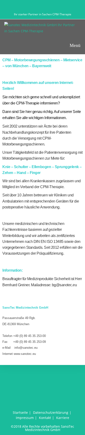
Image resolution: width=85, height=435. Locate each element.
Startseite (20, 412)
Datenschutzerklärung (50, 412)
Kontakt (45, 417)
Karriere (62, 417)
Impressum (25, 417)
